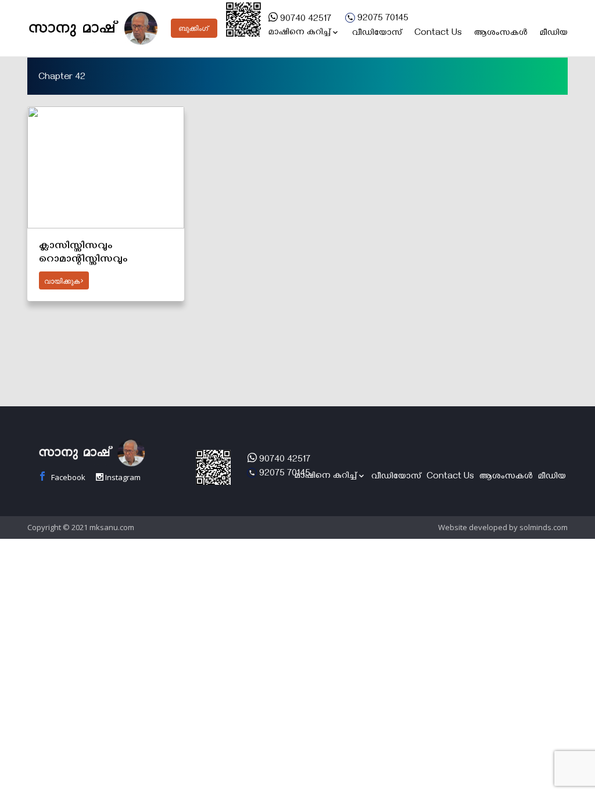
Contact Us (438, 34)
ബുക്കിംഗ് (193, 28)
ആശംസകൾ (501, 34)
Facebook (67, 477)
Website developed (472, 527)
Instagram (122, 477)
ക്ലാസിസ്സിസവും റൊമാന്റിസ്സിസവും (83, 253)
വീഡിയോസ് (377, 34)
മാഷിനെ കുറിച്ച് (299, 33)
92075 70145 (381, 19)
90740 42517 (304, 20)
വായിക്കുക (62, 281)
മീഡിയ (554, 34)
